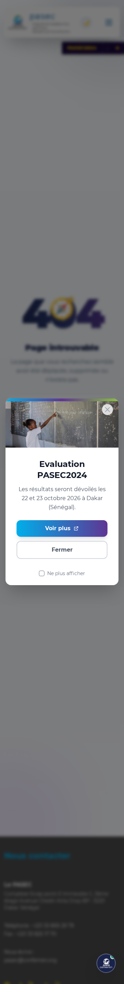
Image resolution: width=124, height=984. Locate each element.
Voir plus (58, 528)
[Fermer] (107, 409)
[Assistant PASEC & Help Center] (106, 963)
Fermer (62, 550)
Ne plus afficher (66, 574)
